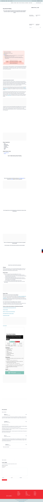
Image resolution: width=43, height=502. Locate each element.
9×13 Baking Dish (6, 152)
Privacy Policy (20, 501)
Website (21, 477)
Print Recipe (12, 341)
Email (12, 477)
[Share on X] (42, 251)
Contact (26, 493)
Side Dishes (18, 494)
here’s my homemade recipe (22, 296)
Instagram (35, 493)
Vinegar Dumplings (5, 309)
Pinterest (35, 494)
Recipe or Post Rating (5, 465)
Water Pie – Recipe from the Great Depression (9, 311)
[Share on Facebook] (42, 249)
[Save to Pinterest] (42, 252)
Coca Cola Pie (5, 325)
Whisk (5, 153)
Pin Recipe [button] (17, 341)
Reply (26, 414)
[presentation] (32, 11)
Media (23, 501)
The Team (27, 494)
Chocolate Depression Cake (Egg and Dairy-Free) (9, 307)
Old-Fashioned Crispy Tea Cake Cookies (8, 313)
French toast (9, 95)
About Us (22, 501)
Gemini (14, 61)
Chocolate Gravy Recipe (6, 315)
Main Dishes (18, 493)
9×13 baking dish (21, 178)
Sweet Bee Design (26, 499)
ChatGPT (7, 61)
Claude (20, 61)
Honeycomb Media (22, 499)
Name (3, 477)
